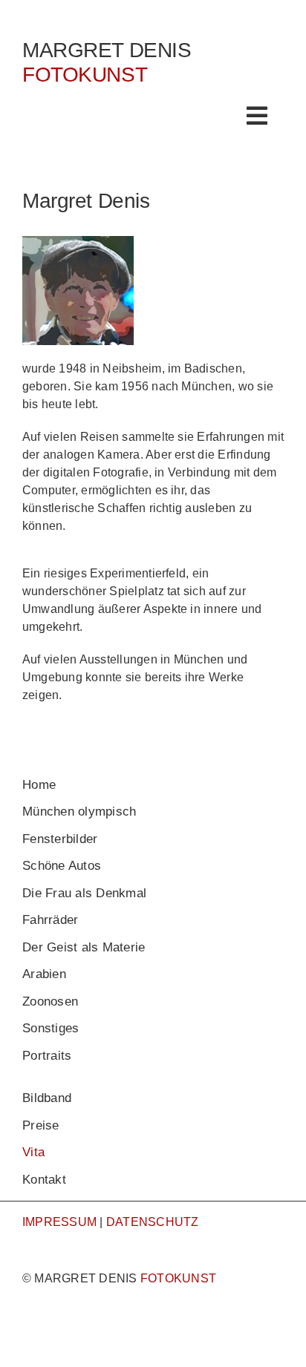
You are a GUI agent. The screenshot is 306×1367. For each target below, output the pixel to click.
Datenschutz (152, 1222)
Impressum (59, 1222)
